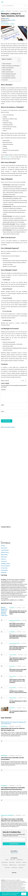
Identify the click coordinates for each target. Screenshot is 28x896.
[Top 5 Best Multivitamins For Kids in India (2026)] (4, 698)
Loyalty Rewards (5, 550)
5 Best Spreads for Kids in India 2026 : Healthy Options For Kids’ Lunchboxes (17, 681)
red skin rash (7, 156)
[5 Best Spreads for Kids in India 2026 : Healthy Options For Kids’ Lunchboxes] (4, 677)
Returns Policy (4, 554)
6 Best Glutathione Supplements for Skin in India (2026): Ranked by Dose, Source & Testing (18, 648)
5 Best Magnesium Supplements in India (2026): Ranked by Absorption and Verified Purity (17, 637)
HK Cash (3, 545)
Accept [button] (23, 893)
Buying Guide (11, 620)
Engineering (3, 572)
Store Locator (4, 548)
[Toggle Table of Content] (18, 60)
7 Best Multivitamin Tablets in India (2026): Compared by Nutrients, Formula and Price (17, 659)
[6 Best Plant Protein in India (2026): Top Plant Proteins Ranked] (4, 667)
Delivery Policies (5, 552)
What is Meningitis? (7, 63)
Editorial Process (4, 21)
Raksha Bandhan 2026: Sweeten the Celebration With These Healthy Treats (18, 612)
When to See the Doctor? (8, 71)
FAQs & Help (4, 557)
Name (2, 405)
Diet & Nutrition (12, 607)
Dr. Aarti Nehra (12, 20)
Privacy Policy (4, 568)
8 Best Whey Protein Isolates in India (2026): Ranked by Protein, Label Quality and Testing (17, 625)
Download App (4, 570)
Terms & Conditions (5, 565)
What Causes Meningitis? (8, 67)
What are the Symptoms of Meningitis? (11, 65)
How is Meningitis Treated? (9, 75)
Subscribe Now (14, 843)
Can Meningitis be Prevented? (9, 77)
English (2, 11)
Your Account (4, 561)
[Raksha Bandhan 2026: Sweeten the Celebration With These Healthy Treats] (4, 611)
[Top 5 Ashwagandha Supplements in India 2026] (4, 709)
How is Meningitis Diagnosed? (9, 73)
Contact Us (3, 559)
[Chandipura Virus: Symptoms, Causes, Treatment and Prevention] (4, 689)
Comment (3, 389)
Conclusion (5, 79)
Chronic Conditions (5, 23)
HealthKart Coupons (5, 563)
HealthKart (7, 18)
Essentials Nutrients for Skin (14, 643)
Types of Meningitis (7, 69)
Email (2, 411)
